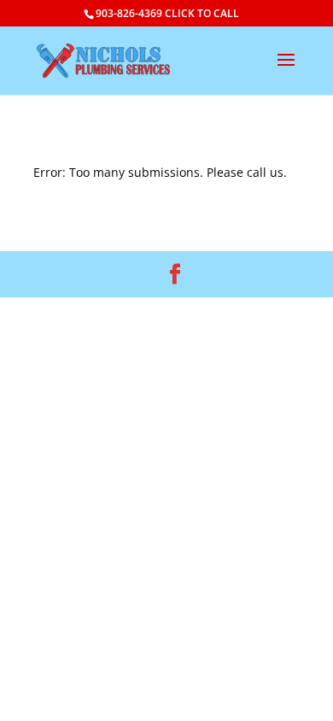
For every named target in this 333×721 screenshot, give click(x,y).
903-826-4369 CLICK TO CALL (167, 13)
